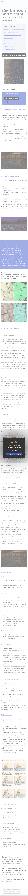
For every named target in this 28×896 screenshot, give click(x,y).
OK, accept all (10, 454)
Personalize (19, 454)
